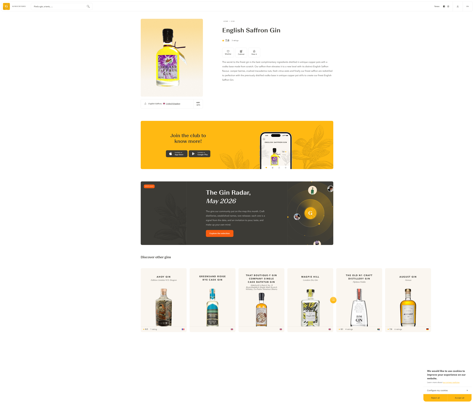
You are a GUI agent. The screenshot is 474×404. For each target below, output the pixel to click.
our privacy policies (451, 382)
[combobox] (62, 6)
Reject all (435, 398)
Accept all (459, 398)
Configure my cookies (437, 390)
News (436, 6)
